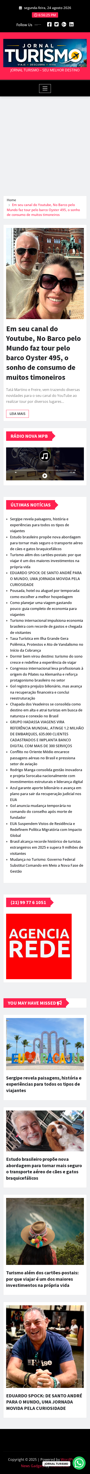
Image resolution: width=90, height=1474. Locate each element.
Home (11, 200)
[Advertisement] (45, 144)
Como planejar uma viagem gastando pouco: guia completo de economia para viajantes (43, 608)
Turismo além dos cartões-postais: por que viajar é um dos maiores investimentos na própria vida (45, 560)
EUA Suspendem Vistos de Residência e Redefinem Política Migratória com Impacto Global (46, 829)
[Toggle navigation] (45, 88)
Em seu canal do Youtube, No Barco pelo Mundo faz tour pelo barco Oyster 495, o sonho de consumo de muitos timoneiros (43, 210)
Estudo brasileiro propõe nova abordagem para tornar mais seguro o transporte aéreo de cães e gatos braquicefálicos (46, 543)
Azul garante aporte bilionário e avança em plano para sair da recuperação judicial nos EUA (45, 793)
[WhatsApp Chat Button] (79, 1463)
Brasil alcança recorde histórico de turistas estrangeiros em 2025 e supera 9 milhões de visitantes (46, 847)
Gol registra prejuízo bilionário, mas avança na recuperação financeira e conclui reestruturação (46, 692)
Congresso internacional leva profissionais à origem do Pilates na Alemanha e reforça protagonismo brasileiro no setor (46, 674)
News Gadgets (33, 1465)
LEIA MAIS (17, 413)
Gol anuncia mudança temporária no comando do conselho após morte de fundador (41, 811)
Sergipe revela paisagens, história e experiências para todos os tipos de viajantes (39, 525)
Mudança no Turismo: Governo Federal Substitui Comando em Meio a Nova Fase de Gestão (46, 865)
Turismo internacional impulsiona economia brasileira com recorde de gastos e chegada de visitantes (46, 626)
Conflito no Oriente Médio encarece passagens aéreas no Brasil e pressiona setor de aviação (42, 757)
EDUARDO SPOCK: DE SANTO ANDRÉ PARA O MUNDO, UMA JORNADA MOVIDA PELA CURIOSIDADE (46, 578)
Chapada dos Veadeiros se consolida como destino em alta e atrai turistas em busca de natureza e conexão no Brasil (46, 710)
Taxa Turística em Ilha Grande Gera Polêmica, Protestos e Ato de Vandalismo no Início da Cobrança (46, 644)
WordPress (70, 1459)
